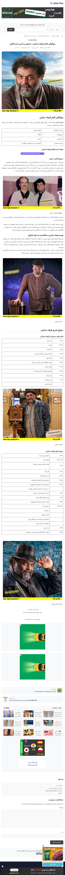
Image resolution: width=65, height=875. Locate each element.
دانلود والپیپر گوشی (32, 765)
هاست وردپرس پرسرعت (31, 851)
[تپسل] (2, 866)
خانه (62, 36)
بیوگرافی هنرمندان (55, 36)
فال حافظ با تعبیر (32, 763)
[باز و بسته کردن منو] (51, 3)
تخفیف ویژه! (53, 864)
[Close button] (62, 846)
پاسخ (60, 793)
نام (62, 832)
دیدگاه (61, 808)
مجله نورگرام (58, 3)
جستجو (11, 30)
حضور (53, 250)
